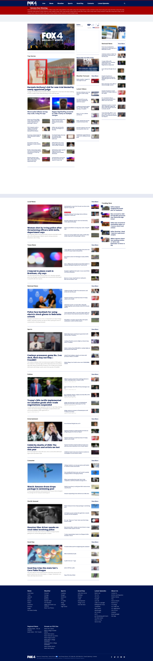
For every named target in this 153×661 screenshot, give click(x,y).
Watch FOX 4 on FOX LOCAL (85, 58)
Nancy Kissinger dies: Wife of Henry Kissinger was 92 (109, 84)
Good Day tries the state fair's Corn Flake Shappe (42, 569)
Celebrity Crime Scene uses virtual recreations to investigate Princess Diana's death (76, 452)
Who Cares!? (98, 608)
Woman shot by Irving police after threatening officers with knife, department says (33, 159)
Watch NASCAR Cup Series (51, 636)
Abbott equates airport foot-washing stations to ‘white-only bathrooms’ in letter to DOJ (76, 379)
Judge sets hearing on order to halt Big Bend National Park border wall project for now (75, 403)
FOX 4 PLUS (114, 610)
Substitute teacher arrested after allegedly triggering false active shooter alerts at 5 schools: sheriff (109, 106)
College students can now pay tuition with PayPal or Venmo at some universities (76, 465)
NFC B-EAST (98, 612)
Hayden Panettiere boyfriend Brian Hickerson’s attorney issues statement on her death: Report (76, 445)
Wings (62, 602)
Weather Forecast (82, 76)
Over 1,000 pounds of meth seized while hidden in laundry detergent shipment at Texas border (76, 264)
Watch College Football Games (50, 631)
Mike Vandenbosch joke (70, 553)
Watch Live (97, 593)
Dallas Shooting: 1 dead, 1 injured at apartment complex (118, 233)
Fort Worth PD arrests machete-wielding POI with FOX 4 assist (82, 100)
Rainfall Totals (48, 601)
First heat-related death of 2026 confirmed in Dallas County (34, 136)
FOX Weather (47, 602)
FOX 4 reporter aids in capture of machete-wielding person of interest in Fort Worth (32, 129)
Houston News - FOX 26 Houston (33, 629)
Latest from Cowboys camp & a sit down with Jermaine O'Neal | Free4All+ (75, 356)
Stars (62, 599)
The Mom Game (99, 618)
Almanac (46, 599)
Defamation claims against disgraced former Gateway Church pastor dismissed (59, 151)
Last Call (97, 601)
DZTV (96, 614)
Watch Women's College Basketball (50, 643)
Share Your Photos (49, 608)
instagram (118, 657)
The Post (97, 597)
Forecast (46, 593)
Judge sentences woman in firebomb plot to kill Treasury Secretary (76, 411)
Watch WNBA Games (49, 646)
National (29, 597)
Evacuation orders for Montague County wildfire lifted (34, 144)
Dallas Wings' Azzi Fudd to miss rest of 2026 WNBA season (76, 363)
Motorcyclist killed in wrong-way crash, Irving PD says (37, 112)
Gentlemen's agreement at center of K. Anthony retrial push (83, 136)
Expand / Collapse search (125, 3)
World (28, 599)
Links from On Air (82, 593)
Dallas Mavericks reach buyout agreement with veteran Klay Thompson (58, 144)
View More (95, 76)
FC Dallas (63, 601)
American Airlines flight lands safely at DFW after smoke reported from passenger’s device (33, 121)
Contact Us (114, 593)
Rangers (63, 595)
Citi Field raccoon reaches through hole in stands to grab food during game (76, 513)
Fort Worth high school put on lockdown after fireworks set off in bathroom (58, 136)
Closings (46, 595)
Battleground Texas (100, 604)
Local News (31, 202)
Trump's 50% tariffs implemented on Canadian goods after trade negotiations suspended (108, 63)
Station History (115, 597)
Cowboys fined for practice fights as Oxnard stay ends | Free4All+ (76, 341)
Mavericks (63, 597)
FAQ (112, 599)
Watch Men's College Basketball (49, 640)
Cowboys (63, 593)
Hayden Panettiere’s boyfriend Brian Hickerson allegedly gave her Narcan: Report (109, 77)
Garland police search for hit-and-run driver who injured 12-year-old (58, 159)
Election (29, 601)
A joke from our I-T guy (70, 560)
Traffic (79, 599)
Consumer (31, 460)
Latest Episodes (100, 591)
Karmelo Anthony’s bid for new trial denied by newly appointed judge (50, 88)
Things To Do (81, 602)
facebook (111, 657)
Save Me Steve (81, 604)
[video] (95, 81)
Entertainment (32, 419)
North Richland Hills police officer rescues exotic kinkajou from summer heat (58, 121)
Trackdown (97, 606)
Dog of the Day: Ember (69, 575)
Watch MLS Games (49, 648)
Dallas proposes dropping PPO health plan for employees (117, 208)
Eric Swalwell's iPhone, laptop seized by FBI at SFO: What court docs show (108, 99)
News (29, 591)
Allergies (46, 597)
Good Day (30, 542)
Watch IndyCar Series (49, 637)
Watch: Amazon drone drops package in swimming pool (41, 487)
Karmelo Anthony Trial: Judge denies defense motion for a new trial (75, 214)
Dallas (78, 24)
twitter (114, 657)
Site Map (113, 616)
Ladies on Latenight (100, 602)
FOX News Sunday (32, 610)
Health (29, 608)
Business (29, 606)
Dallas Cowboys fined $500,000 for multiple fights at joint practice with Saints (77, 348)
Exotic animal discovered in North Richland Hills (82, 121)
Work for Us (114, 602)
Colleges (63, 604)
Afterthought (98, 610)
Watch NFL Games (49, 628)
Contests (113, 612)
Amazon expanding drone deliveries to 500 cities (76, 493)
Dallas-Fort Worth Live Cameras (50, 605)
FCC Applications (115, 608)
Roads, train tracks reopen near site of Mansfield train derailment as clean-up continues (34, 151)
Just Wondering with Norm (101, 616)
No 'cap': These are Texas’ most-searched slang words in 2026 (76, 520)
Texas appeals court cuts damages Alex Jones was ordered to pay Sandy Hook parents (76, 250)
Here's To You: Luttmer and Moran (82, 114)
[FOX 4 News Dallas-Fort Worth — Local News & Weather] (32, 3)
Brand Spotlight (115, 614)
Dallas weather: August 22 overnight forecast (83, 80)
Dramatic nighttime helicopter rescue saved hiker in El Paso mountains (77, 271)
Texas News (31, 245)
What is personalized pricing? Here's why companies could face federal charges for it (75, 480)
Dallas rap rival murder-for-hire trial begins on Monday (58, 128)
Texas (29, 595)
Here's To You (98, 620)
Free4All (97, 599)
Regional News (32, 626)
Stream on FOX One (51, 626)
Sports (29, 329)
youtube (121, 657)
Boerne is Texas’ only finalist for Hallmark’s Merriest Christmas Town (75, 278)
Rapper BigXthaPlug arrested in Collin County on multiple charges (62, 113)
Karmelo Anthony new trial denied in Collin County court (83, 93)
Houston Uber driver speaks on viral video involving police (43, 528)
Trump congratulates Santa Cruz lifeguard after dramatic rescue (76, 535)
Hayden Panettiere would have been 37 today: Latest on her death (109, 92)
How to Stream (115, 601)
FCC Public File (115, 606)
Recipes (80, 597)
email (124, 657)
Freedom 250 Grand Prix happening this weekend (76, 546)
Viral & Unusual (32, 501)
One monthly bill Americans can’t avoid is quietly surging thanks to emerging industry (76, 472)
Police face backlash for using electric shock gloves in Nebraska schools (109, 48)
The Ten (97, 595)
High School (64, 606)
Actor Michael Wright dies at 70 (109, 69)
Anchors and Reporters (117, 595)
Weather (47, 591)
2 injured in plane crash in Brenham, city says (40, 272)
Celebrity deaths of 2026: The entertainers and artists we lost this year (109, 55)
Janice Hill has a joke (69, 568)
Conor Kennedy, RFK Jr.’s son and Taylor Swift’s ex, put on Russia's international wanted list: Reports (109, 114)
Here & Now (98, 622)
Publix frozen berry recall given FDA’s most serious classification (77, 487)
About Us (114, 591)
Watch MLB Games (49, 634)
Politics (30, 374)
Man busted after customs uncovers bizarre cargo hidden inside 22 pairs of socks (77, 527)
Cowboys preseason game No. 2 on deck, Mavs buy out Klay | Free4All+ (83, 108)
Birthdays (80, 595)
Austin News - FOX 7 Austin (34, 632)
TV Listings (114, 604)
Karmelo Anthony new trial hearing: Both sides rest (83, 128)
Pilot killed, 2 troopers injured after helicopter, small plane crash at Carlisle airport (76, 320)
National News (107, 44)
